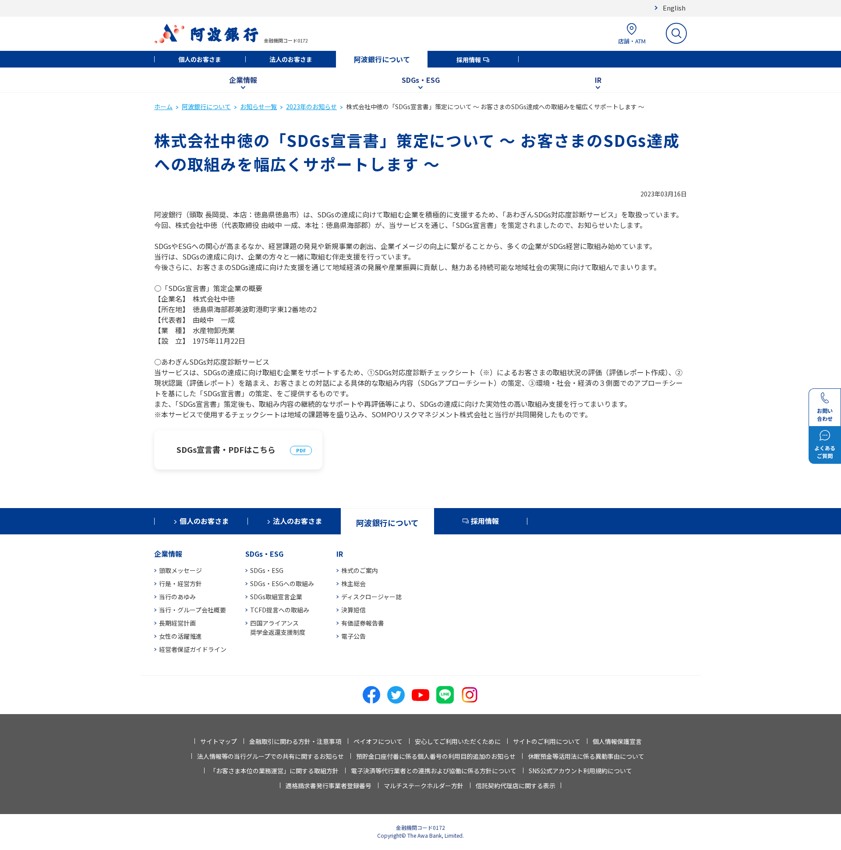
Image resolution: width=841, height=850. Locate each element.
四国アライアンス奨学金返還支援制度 (277, 628)
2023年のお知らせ (311, 106)
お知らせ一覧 (258, 106)
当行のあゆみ (177, 596)
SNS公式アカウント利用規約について (580, 770)
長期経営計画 (177, 623)
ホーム (163, 106)
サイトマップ (218, 741)
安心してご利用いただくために (458, 741)
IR (598, 80)
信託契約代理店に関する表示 (515, 785)
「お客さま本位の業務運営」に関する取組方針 (274, 770)
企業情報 (243, 80)
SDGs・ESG (421, 80)
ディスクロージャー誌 (371, 596)
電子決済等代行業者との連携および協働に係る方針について (433, 770)
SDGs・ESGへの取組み (282, 583)
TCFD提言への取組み (279, 609)
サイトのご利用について (546, 741)
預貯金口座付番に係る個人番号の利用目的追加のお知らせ (436, 756)
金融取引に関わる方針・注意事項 (295, 741)
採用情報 (468, 59)
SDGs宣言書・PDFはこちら (226, 449)
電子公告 (353, 636)
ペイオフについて (378, 741)
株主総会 (353, 583)
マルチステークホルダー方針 (423, 785)
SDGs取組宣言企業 (276, 596)
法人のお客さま (290, 59)
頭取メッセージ (180, 570)
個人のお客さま (199, 59)
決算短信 (353, 609)
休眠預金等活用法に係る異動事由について (586, 756)
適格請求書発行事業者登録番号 (328, 785)
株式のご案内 (359, 570)
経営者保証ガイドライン (192, 649)
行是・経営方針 (180, 583)
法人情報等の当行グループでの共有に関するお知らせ (270, 756)
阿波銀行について (382, 59)
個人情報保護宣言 (617, 741)
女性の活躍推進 (180, 636)
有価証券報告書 (362, 623)
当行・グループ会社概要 (192, 609)
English (674, 7)
